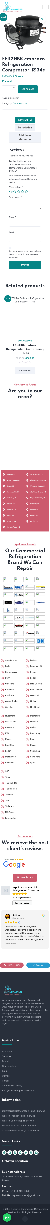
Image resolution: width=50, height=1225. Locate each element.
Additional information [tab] (25, 137)
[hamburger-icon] (45, 7)
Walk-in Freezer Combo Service (19, 1125)
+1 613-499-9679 (20, 1191)
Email (12, 232)
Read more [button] (10, 943)
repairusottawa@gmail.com (26, 1195)
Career (5, 1080)
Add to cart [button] (25, 370)
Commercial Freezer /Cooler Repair (21, 1130)
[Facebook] (4, 1152)
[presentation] (3, 337)
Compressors (20, 103)
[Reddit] (20, 1152)
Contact (6, 1075)
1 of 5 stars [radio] (10, 192)
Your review (15, 197)
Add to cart (28, 89)
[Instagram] (31, 1152)
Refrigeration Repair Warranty (18, 1090)
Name (12, 217)
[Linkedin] (36, 1152)
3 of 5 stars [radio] (18, 192)
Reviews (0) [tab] (25, 120)
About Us (7, 1051)
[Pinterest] (15, 1152)
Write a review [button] (22, 903)
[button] (42, 19)
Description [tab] (25, 127)
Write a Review (25, 877)
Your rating (16, 187)
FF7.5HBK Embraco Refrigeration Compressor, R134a (25, 349)
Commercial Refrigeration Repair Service (23, 1111)
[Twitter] (25, 1152)
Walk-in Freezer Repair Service (18, 1115)
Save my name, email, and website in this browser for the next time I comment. (25, 254)
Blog (4, 1071)
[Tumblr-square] (9, 1152)
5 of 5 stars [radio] (26, 192)
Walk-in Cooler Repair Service (18, 1120)
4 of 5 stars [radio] (22, 192)
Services (6, 1056)
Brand (5, 1061)
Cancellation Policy (12, 1085)
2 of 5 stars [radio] (14, 192)
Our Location (9, 1066)
